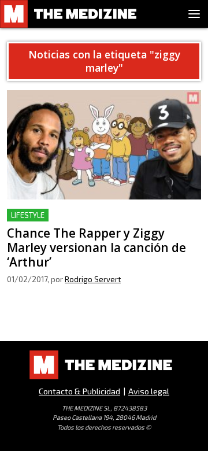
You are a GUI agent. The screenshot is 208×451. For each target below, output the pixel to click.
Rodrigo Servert (93, 279)
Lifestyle (27, 215)
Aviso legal (148, 391)
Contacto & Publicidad (79, 391)
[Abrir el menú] (194, 14)
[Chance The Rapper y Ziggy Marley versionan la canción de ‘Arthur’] (104, 144)
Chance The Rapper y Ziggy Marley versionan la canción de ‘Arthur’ (101, 222)
